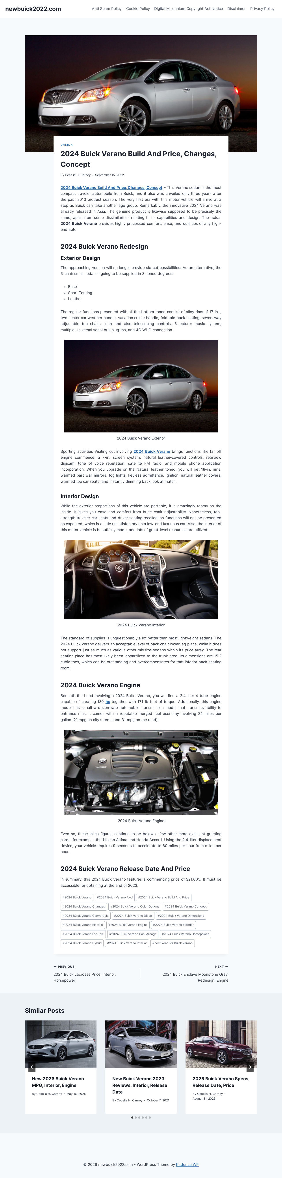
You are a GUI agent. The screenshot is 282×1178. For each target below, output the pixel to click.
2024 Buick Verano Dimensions (181, 915)
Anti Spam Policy (107, 8)
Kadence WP (187, 1164)
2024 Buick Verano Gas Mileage (132, 934)
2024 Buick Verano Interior (127, 943)
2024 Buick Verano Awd (115, 897)
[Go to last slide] (31, 1067)
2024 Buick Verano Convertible (86, 915)
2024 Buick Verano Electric (83, 924)
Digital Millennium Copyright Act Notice (188, 8)
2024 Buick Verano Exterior (173, 924)
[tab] (132, 1117)
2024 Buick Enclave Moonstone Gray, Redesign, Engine (195, 974)
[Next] (250, 1067)
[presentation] (60, 1044)
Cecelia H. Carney (78, 175)
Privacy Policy (262, 8)
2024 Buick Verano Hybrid (82, 943)
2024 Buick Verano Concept (186, 906)
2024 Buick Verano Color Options (134, 906)
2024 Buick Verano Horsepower (185, 934)
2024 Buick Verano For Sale (83, 934)
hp (108, 701)
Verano (67, 145)
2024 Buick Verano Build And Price (163, 897)
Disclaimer (236, 8)
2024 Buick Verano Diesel (133, 915)
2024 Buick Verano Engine (128, 924)
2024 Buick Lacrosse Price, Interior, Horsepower (85, 974)
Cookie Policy (138, 8)
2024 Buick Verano (152, 451)
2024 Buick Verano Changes (84, 906)
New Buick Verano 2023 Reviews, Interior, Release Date (139, 1085)
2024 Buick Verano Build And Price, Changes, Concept (111, 187)
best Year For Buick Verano (172, 943)
